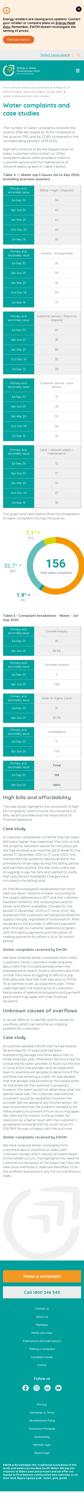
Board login (42, 1453)
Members (42, 1325)
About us (42, 1317)
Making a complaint (42, 1349)
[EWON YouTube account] (58, 1388)
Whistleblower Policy (42, 1420)
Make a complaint (42, 1276)
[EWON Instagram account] (36, 1388)
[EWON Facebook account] (25, 1388)
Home (7, 87)
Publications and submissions (33, 87)
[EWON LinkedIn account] (47, 1388)
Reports (61, 87)
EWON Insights (12, 92)
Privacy (42, 1404)
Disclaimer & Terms (42, 1412)
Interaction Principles (42, 1428)
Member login (42, 1445)
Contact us (42, 1308)
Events (42, 1365)
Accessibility (42, 1437)
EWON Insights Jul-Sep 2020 (44, 92)
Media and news (42, 1333)
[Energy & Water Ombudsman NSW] (21, 70)
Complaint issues (42, 1357)
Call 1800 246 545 (42, 1292)
